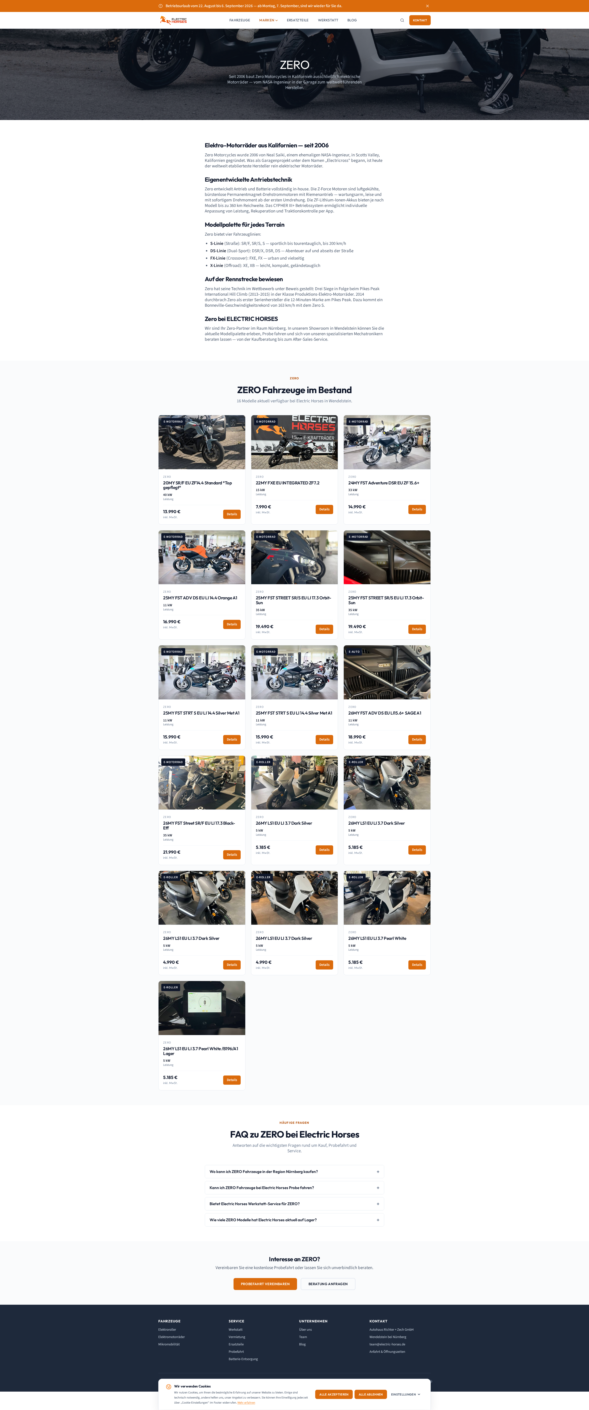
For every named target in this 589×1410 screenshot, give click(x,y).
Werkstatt (328, 20)
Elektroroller (167, 1329)
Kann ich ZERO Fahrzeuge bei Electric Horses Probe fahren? (262, 1187)
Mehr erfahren (246, 1403)
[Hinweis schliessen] (427, 6)
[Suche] (402, 20)
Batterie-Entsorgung (243, 1359)
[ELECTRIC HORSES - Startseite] (173, 20)
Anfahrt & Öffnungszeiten (387, 1351)
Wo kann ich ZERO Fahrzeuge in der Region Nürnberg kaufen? (264, 1171)
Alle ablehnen (371, 1394)
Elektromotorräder (171, 1337)
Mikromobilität (169, 1344)
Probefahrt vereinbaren (265, 1284)
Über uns (305, 1329)
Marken (266, 20)
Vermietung (237, 1337)
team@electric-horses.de (387, 1344)
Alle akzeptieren (333, 1394)
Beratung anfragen (328, 1284)
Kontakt (420, 20)
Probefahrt (236, 1351)
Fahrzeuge (239, 20)
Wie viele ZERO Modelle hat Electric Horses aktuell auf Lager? (263, 1219)
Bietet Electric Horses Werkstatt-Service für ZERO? (255, 1203)
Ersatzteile (298, 20)
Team (303, 1337)
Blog (352, 20)
